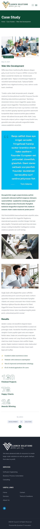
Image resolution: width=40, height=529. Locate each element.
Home (3, 22)
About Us (6, 500)
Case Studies (11, 22)
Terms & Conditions (26, 496)
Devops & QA (8, 57)
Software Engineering (10, 472)
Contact (22, 492)
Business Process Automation (13, 476)
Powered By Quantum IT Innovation (20, 525)
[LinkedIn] (20, 426)
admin (21, 417)
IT (21, 421)
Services (6, 496)
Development (13, 421)
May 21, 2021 (5, 62)
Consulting (6, 480)
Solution (28, 421)
